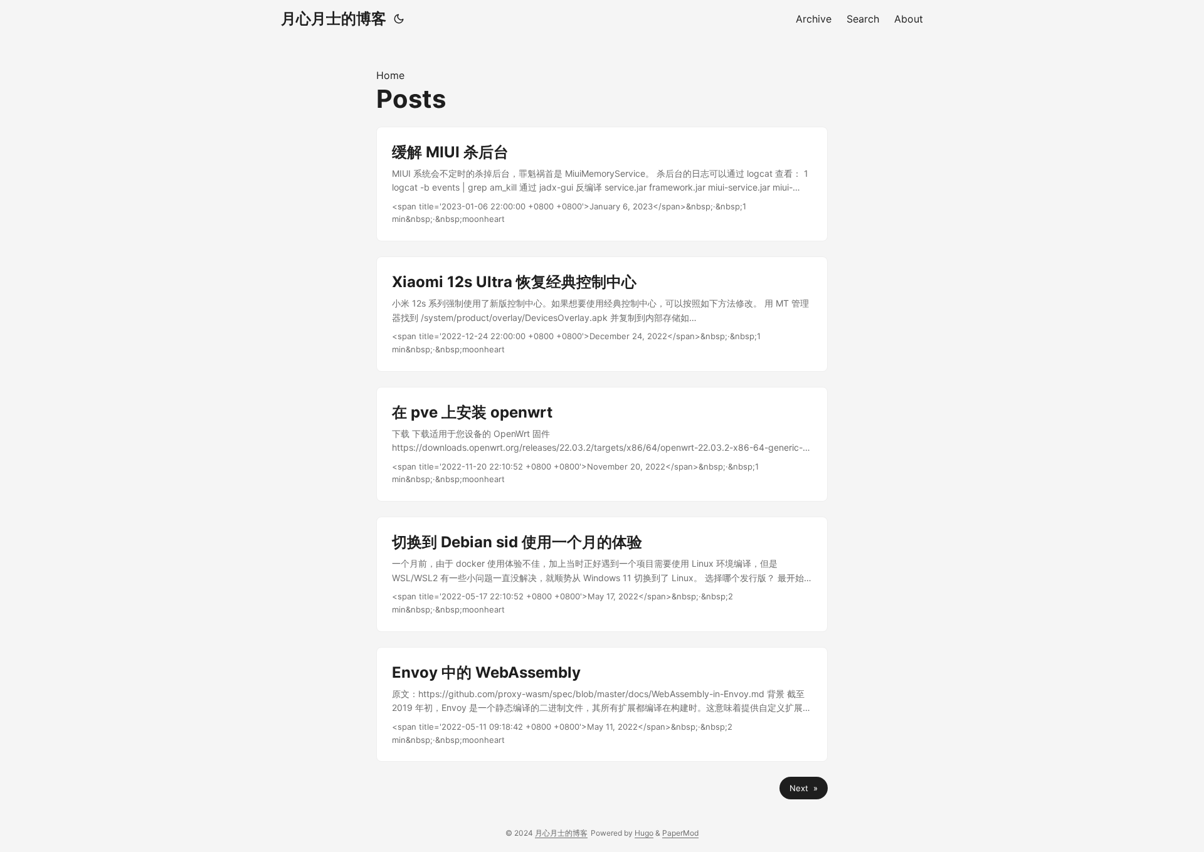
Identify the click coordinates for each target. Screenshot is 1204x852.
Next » (803, 788)
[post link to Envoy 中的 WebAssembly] (602, 705)
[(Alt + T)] (398, 19)
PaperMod (680, 833)
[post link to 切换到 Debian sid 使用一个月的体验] (602, 574)
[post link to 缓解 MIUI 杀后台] (602, 184)
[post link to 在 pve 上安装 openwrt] (602, 444)
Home (390, 75)
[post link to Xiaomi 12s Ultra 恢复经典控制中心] (602, 314)
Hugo (644, 833)
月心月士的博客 (333, 18)
